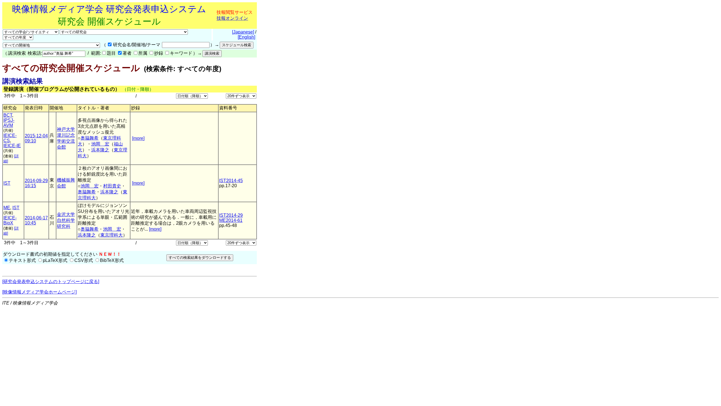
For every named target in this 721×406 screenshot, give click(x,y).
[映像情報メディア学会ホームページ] (39, 292)
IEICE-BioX (10, 220)
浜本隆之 (100, 149)
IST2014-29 (231, 215)
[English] (246, 37)
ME (6, 207)
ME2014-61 (230, 220)
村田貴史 (112, 186)
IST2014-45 (231, 180)
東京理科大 (111, 235)
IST (6, 183)
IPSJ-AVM (8, 123)
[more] (138, 138)
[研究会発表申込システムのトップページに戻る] (50, 281)
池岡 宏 (100, 144)
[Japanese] (243, 32)
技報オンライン (232, 18)
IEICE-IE (12, 145)
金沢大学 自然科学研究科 (66, 220)
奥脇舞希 (90, 138)
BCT (7, 115)
